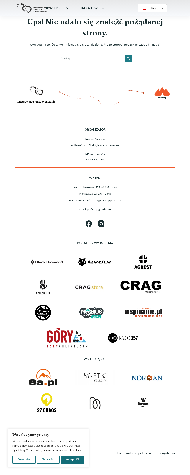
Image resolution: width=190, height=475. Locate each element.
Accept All (72, 459)
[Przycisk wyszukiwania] (128, 58)
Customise (24, 459)
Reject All (48, 459)
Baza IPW (89, 8)
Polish (151, 8)
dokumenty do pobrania (133, 453)
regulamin (167, 453)
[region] (48, 448)
